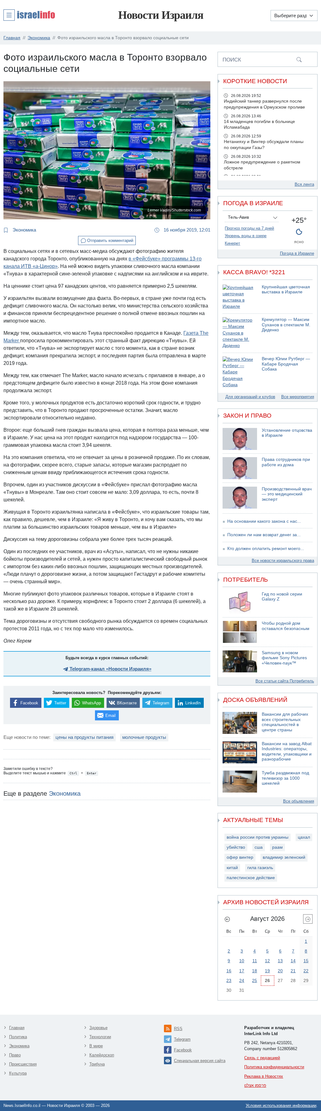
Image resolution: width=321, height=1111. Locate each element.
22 (305, 970)
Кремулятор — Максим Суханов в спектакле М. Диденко (286, 324)
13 (280, 960)
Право (15, 1055)
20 (280, 970)
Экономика (23, 229)
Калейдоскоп (101, 1055)
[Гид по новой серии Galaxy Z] (240, 603)
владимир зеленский (284, 857)
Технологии (100, 1036)
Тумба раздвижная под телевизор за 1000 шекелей (285, 778)
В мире (96, 1046)
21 (293, 970)
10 (241, 960)
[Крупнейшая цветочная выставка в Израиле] (240, 297)
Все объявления (298, 801)
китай (232, 867)
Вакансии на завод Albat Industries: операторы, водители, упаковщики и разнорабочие (287, 751)
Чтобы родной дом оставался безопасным (285, 626)
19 (267, 970)
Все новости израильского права (283, 560)
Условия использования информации (281, 1105)
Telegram (182, 1039)
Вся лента (304, 184)
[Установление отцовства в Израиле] (240, 439)
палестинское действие (251, 877)
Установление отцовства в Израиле (287, 433)
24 (241, 980)
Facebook (183, 1050)
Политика (18, 1036)
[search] (299, 59)
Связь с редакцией (262, 1057)
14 (293, 960)
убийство (236, 847)
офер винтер (240, 857)
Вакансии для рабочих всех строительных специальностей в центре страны (285, 722)
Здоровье (98, 1027)
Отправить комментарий (109, 240)
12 (267, 960)
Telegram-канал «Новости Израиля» (109, 668)
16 (228, 970)
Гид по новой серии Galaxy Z (282, 597)
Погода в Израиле (297, 253)
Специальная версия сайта (199, 1060)
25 (254, 980)
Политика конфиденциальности (274, 1067)
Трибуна (97, 1064)
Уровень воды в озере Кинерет (245, 239)
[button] (29, 15)
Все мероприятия (297, 396)
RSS (178, 1028)
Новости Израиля (160, 15)
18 (254, 970)
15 (305, 960)
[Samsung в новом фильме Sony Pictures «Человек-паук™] (240, 661)
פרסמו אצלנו (255, 1085)
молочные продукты (144, 737)
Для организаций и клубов (250, 396)
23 (228, 980)
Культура (18, 1073)
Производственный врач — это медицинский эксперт (287, 494)
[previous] (227, 919)
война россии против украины (257, 837)
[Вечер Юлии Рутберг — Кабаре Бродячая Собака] (240, 372)
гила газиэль (260, 867)
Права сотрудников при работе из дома (286, 462)
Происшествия (23, 1064)
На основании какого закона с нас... (264, 521)
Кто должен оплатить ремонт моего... (265, 548)
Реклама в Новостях (263, 1076)
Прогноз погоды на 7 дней (249, 228)
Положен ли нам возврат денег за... (264, 534)
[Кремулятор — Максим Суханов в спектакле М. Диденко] (240, 333)
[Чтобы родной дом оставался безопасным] (240, 632)
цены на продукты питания (84, 737)
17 (241, 970)
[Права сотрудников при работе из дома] (240, 468)
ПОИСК (232, 59)
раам (277, 847)
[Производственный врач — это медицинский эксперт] (240, 498)
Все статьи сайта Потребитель (284, 681)
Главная (16, 1027)
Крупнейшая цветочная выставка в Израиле (286, 290)
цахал (304, 837)
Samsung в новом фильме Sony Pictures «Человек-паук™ (284, 657)
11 (254, 960)
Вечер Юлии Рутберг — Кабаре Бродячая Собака (286, 363)
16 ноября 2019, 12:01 (186, 229)
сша (259, 847)
